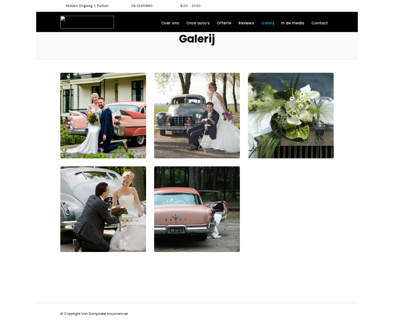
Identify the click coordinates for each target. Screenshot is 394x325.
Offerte (224, 23)
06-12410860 (142, 6)
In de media (292, 23)
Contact (319, 23)
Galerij (267, 23)
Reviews (246, 23)
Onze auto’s (198, 23)
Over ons (170, 23)
